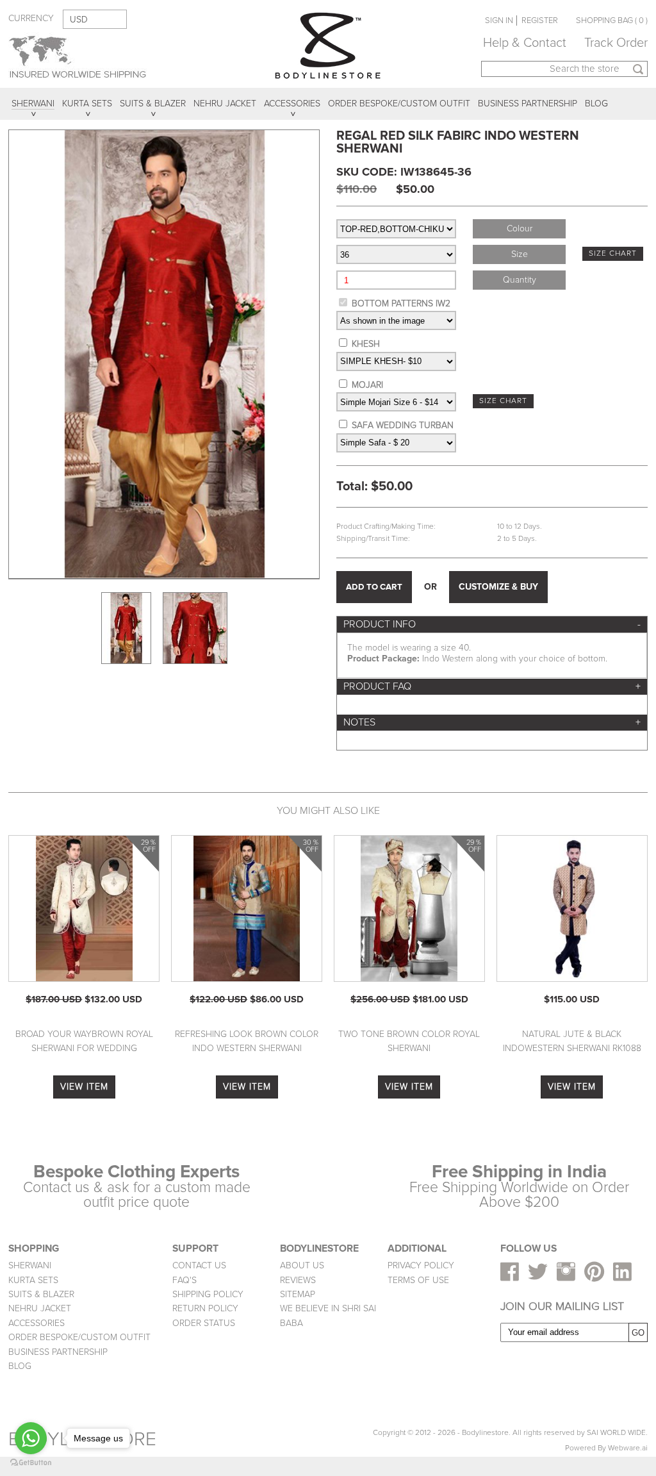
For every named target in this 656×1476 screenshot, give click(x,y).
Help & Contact (524, 43)
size (519, 254)
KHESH (366, 343)
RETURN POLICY (205, 1308)
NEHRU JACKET (39, 1308)
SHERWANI (29, 1265)
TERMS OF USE (418, 1280)
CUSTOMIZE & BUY (498, 586)
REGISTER (539, 20)
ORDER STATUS (203, 1323)
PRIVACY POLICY (421, 1265)
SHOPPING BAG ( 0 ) (612, 20)
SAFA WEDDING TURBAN (403, 425)
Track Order (616, 43)
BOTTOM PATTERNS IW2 (401, 303)
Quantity (519, 279)
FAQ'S (184, 1280)
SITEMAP (297, 1294)
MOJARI (367, 384)
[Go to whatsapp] (31, 1438)
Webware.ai (628, 1448)
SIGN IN (499, 20)
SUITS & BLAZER (41, 1294)
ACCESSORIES (36, 1323)
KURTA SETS (33, 1280)
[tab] (492, 625)
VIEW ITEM (84, 1086)
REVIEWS (298, 1280)
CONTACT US (199, 1265)
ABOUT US (302, 1265)
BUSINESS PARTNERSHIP (58, 1352)
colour (519, 228)
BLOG (19, 1366)
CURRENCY (31, 18)
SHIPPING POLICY (207, 1294)
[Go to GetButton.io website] (30, 1463)
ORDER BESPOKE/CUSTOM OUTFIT (79, 1337)
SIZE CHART (613, 253)
